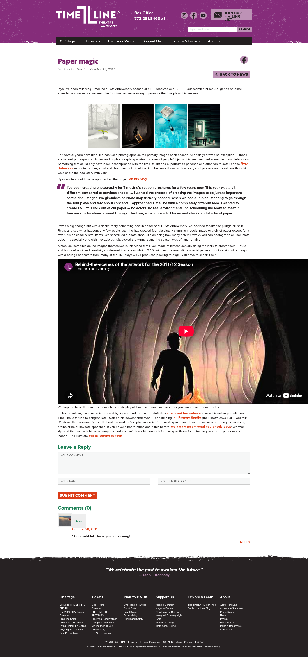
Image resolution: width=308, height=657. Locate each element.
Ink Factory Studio (187, 417)
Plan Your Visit (120, 41)
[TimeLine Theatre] (88, 19)
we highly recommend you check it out (201, 426)
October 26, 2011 (85, 529)
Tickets (92, 41)
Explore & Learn (185, 41)
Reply (245, 542)
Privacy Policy (212, 646)
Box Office (144, 13)
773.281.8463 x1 (149, 18)
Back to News (233, 74)
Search (244, 29)
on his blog (138, 179)
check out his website (184, 413)
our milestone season (105, 435)
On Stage (68, 41)
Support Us (152, 41)
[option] (154, 572)
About (213, 41)
